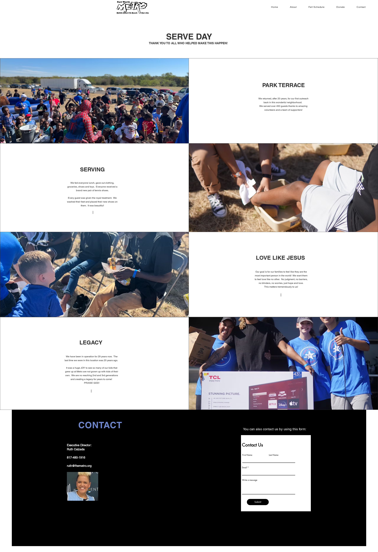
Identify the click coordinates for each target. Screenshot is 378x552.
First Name (247, 455)
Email (244, 468)
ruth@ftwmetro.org (79, 466)
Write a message (249, 480)
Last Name (273, 455)
